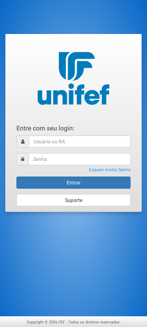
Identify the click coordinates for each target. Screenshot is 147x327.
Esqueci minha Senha (110, 169)
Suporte (73, 200)
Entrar (74, 182)
